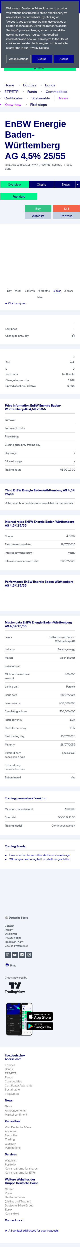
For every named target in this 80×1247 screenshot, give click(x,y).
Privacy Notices (39, 48)
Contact (9, 925)
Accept (64, 58)
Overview (14, 184)
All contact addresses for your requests (31, 1230)
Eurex (8, 1209)
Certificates (13, 98)
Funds (32, 91)
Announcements (15, 1110)
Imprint (9, 929)
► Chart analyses (15, 303)
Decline (42, 58)
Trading (10, 1139)
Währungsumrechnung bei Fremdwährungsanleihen (39, 859)
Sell (66, 208)
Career (9, 1189)
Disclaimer (11, 933)
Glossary (10, 1144)
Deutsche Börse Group (19, 1205)
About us (10, 1131)
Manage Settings (18, 58)
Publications (12, 1148)
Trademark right (14, 941)
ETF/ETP (11, 91)
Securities (11, 1135)
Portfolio (66, 216)
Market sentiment (16, 1114)
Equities (29, 85)
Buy (38, 208)
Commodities (56, 91)
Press (8, 1193)
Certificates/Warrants (18, 1085)
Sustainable (41, 98)
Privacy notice (13, 937)
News (63, 98)
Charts (41, 184)
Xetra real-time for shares (21, 1168)
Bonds (50, 85)
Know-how (12, 104)
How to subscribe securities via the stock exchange (39, 855)
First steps (38, 104)
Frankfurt (18, 196)
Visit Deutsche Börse (18, 1127)
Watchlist (38, 216)
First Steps (12, 1094)
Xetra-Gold (12, 1213)
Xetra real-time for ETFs (20, 1172)
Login (40, 68)
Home (9, 85)
